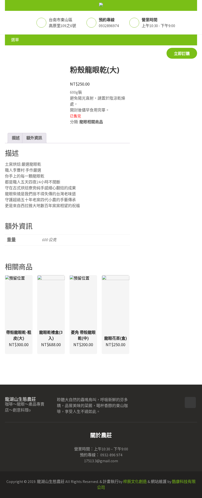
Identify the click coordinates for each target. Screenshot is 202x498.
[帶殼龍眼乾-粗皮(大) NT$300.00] (19, 302)
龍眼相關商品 (91, 121)
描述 (16, 138)
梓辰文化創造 (135, 481)
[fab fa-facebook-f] (190, 402)
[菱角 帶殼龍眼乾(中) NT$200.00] (83, 302)
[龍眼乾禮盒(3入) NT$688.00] (51, 302)
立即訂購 (182, 53)
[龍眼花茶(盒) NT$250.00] (115, 302)
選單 (15, 39)
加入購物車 (19, 320)
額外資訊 (34, 138)
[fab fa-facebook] (9, 53)
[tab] (16, 138)
